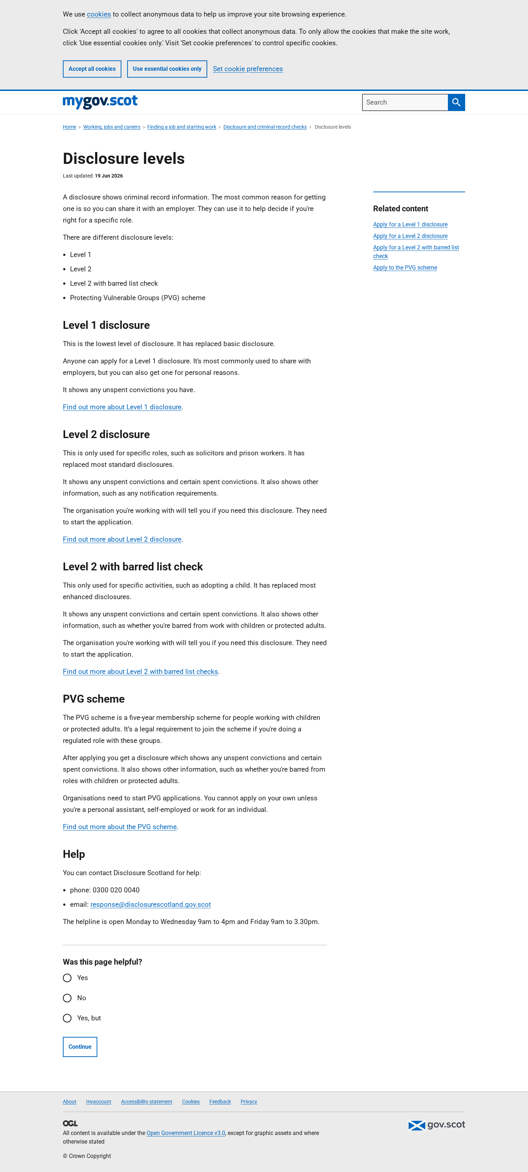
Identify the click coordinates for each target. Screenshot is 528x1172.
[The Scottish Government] (436, 1125)
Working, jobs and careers (111, 127)
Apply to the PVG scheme (405, 267)
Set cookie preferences (248, 69)
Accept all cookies (92, 68)
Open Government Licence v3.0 (186, 1133)
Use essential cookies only (167, 68)
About (70, 1101)
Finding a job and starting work (181, 127)
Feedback (220, 1101)
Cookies (191, 1101)
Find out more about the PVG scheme (120, 827)
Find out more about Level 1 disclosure (122, 407)
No (81, 998)
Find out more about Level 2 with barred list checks (140, 671)
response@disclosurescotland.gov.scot (151, 904)
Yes (82, 978)
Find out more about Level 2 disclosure (122, 539)
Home (69, 127)
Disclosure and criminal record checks (265, 127)
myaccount (98, 1101)
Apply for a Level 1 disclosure (410, 224)
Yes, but (89, 1018)
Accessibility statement (146, 1101)
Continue (80, 1046)
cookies (99, 14)
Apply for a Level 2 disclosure (410, 236)
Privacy (249, 1101)
